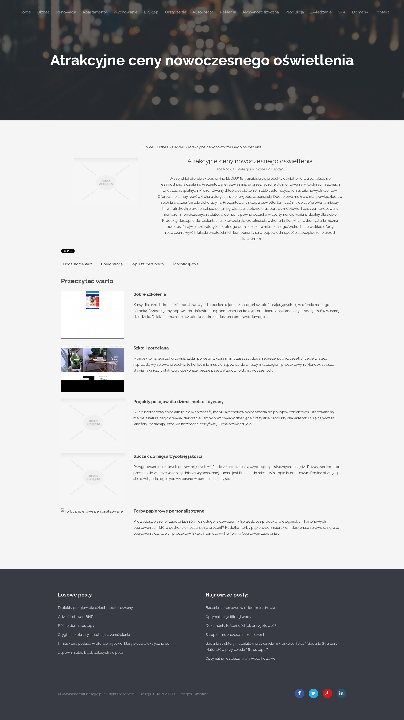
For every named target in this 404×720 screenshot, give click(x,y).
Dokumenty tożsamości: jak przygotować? (241, 625)
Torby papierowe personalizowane (169, 511)
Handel (178, 147)
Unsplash (201, 694)
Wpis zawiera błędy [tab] (148, 264)
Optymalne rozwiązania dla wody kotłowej (241, 658)
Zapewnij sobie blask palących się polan (91, 652)
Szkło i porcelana (151, 348)
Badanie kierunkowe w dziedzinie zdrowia (240, 608)
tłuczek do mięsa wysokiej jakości (167, 456)
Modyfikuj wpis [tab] (185, 264)
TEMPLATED (163, 694)
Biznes (162, 147)
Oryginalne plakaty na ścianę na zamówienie (94, 634)
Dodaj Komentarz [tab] (77, 264)
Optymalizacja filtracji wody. (229, 617)
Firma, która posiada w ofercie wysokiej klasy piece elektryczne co (113, 643)
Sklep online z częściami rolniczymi (235, 634)
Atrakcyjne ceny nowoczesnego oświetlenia (202, 60)
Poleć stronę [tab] (112, 264)
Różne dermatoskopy (76, 625)
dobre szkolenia (149, 294)
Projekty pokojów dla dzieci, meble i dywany (178, 401)
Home (148, 147)
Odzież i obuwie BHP (75, 617)
